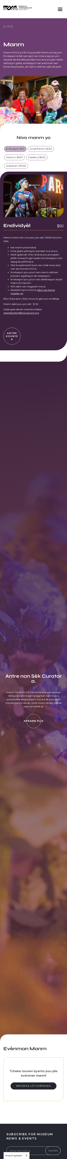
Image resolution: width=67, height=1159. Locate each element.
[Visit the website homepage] (17, 8)
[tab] (15, 150)
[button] (60, 8)
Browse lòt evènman (33, 1085)
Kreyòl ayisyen (14, 1155)
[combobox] (16, 1155)
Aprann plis (33, 721)
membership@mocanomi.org (21, 312)
